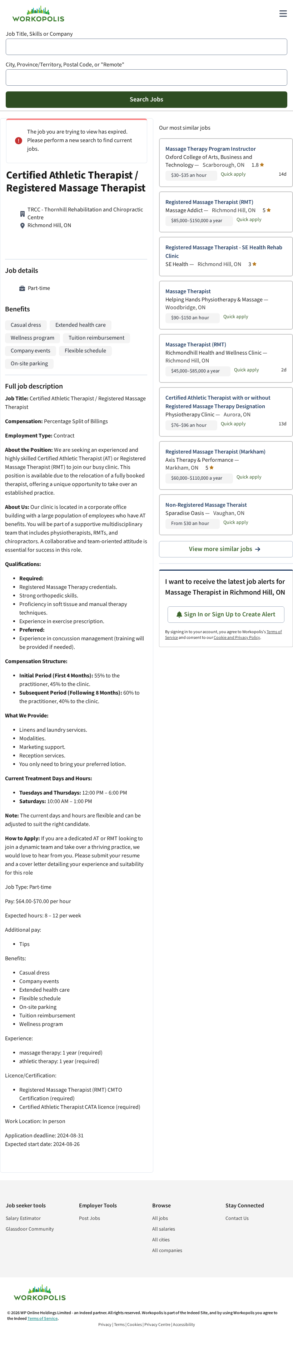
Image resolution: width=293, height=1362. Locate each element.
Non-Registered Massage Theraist (206, 505)
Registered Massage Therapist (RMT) (209, 202)
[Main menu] (283, 13)
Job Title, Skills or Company (39, 34)
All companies (167, 1250)
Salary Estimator (23, 1218)
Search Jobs (146, 99)
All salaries (163, 1229)
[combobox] (146, 47)
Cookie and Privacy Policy (237, 637)
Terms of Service (43, 1318)
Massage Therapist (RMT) (195, 345)
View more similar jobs (220, 549)
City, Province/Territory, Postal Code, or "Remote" (65, 65)
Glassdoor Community (30, 1229)
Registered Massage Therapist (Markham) (215, 452)
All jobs (160, 1218)
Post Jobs (89, 1218)
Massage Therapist (188, 291)
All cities (161, 1240)
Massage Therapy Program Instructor (210, 149)
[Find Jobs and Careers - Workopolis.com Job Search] (38, 13)
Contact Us (237, 1218)
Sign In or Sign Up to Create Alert (229, 614)
